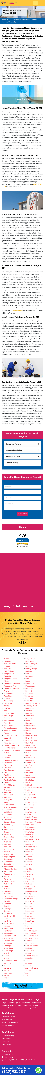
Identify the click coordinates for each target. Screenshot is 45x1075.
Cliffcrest (29, 857)
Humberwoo (30, 723)
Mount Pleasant (10, 933)
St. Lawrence (9, 802)
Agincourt (29, 973)
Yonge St (7, 673)
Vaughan (7, 730)
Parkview (7, 886)
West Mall (7, 716)
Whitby (6, 703)
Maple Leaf (8, 970)
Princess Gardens (10, 866)
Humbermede (30, 725)
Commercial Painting (9, 1023)
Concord (28, 849)
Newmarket (8, 931)
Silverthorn (8, 812)
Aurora (28, 950)
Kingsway (29, 691)
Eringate (28, 790)
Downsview (30, 822)
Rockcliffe (8, 837)
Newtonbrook (9, 928)
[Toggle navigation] (35, 3)
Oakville (7, 903)
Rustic (6, 824)
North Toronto (9, 921)
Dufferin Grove (31, 817)
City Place (29, 866)
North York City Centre (10, 914)
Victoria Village (10, 728)
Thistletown (8, 763)
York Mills (7, 666)
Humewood (30, 720)
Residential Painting (8, 1014)
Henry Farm (30, 743)
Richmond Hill (9, 847)
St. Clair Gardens (10, 805)
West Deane (8, 723)
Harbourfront (30, 745)
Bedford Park (30, 931)
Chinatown (29, 871)
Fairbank (28, 782)
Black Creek (30, 918)
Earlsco (28, 812)
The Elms (7, 772)
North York (8, 918)
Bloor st (28, 913)
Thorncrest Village (11, 758)
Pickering (7, 876)
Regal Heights (9, 854)
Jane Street (30, 711)
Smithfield (8, 810)
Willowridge (8, 698)
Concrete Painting (8, 1033)
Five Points (29, 777)
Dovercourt (30, 824)
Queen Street (9, 861)
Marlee (6, 963)
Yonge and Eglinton (11, 686)
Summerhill (8, 795)
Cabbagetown (31, 889)
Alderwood (29, 963)
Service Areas (6, 1042)
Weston (7, 708)
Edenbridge (30, 802)
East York (29, 807)
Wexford (7, 706)
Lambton (28, 678)
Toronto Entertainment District (13, 749)
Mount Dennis (9, 938)
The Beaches (9, 780)
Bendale (28, 926)
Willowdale (8, 701)
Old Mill (7, 899)
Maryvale (7, 960)
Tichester (7, 753)
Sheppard (7, 817)
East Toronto (30, 810)
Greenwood (30, 755)
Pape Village (9, 891)
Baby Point (29, 948)
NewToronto (8, 926)
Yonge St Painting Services (19, 20)
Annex (27, 958)
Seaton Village (9, 819)
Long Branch (30, 656)
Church (28, 869)
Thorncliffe (8, 760)
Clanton (28, 859)
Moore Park (8, 946)
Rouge (6, 829)
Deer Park (29, 834)
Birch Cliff (29, 921)
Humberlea (29, 728)
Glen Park (29, 765)
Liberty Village (31, 666)
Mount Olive (8, 936)
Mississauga (8, 948)
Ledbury (28, 669)
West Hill (7, 720)
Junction (28, 708)
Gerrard (28, 767)
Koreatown (29, 686)
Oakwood (7, 901)
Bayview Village (31, 936)
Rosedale (7, 832)
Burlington (29, 891)
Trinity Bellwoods (10, 740)
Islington (28, 716)
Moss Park (8, 941)
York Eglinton (9, 669)
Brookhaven (30, 894)
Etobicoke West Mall (33, 785)
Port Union (8, 869)
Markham (7, 968)
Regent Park (8, 852)
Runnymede (8, 827)
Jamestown (30, 713)
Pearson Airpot (9, 879)
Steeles (6, 800)
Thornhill (7, 755)
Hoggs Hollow (31, 733)
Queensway (8, 857)
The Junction (9, 770)
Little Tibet (29, 659)
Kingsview (29, 693)
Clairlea (28, 864)
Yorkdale (7, 659)
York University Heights (10, 662)
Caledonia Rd (30, 884)
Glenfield (28, 763)
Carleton (28, 881)
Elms (27, 797)
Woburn (7, 696)
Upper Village (9, 735)
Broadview (29, 899)
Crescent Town (31, 844)
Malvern (7, 973)
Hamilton (29, 750)
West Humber (9, 718)
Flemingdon (30, 775)
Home (4, 20)
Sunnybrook (8, 792)
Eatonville (29, 805)
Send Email (9, 1055)
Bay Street (29, 941)
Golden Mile (30, 760)
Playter (6, 874)
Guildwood (29, 753)
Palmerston (8, 894)
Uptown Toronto (10, 733)
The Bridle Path (10, 777)
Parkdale (7, 889)
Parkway (7, 884)
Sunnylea (7, 790)
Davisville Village (32, 837)
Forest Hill (29, 772)
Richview (7, 844)
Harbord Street (31, 748)
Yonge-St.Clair (9, 671)
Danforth (29, 842)
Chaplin (28, 874)
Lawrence (29, 673)
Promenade (8, 864)
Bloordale (29, 911)
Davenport (29, 839)
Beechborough (31, 928)
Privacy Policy (6, 1036)
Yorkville (7, 656)
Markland (7, 965)
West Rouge (8, 713)
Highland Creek (31, 738)
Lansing (28, 676)
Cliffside (28, 854)
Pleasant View (9, 871)
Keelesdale (29, 706)
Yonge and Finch (10, 683)
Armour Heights (31, 953)
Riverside (7, 839)
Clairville (28, 861)
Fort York (29, 770)
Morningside (8, 943)
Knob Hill (29, 688)
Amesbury (29, 960)
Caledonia (29, 886)
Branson (28, 903)
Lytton (6, 975)
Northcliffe (8, 911)
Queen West (8, 859)
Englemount (30, 792)
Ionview (28, 718)
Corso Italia (30, 847)
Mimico (6, 953)
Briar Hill (28, 901)
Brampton (29, 906)
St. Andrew (8, 807)
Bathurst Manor (31, 943)
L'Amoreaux (30, 683)
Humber (28, 730)
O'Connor (7, 908)
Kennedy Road (31, 703)
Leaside (28, 671)
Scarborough (9, 822)
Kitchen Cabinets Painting (10, 1020)
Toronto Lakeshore (11, 743)
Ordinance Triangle (11, 896)
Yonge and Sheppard (12, 681)
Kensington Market (32, 701)
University (8, 738)
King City (29, 698)
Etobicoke (29, 787)
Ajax (27, 970)
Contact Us (5, 1039)
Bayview (28, 938)
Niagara (7, 923)
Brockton (29, 896)
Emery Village (30, 795)
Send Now (22, 514)
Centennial (29, 876)
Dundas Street (31, 814)
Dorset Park (30, 827)
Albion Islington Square (31, 966)
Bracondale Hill (31, 908)
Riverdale (7, 842)
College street (31, 852)
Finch (27, 780)
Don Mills (29, 832)
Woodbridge (8, 691)
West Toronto (9, 711)
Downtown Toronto (33, 819)
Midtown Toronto (10, 958)
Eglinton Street (31, 800)
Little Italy (29, 664)
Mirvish (6, 950)
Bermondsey (30, 923)
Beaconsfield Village (33, 933)
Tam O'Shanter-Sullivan (10, 783)
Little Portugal (31, 661)
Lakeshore (29, 681)
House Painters (7, 1017)
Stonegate (8, 797)
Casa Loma (29, 879)
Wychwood (8, 688)
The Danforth (9, 775)
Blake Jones (30, 916)
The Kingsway (9, 767)
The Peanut (8, 765)
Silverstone (8, 814)
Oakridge (7, 906)
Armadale (29, 955)
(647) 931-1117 (14, 1071)
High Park (29, 740)
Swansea (7, 787)
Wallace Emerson (10, 725)
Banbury (28, 946)
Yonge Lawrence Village (10, 677)
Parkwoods (8, 881)
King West (29, 696)
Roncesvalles (9, 834)
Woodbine (8, 693)
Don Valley (29, 829)
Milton (6, 955)
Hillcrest (28, 735)
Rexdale (7, 849)
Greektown (29, 758)
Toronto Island (9, 745)
